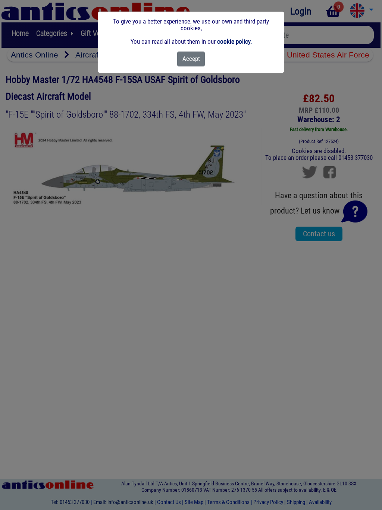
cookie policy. (234, 41)
